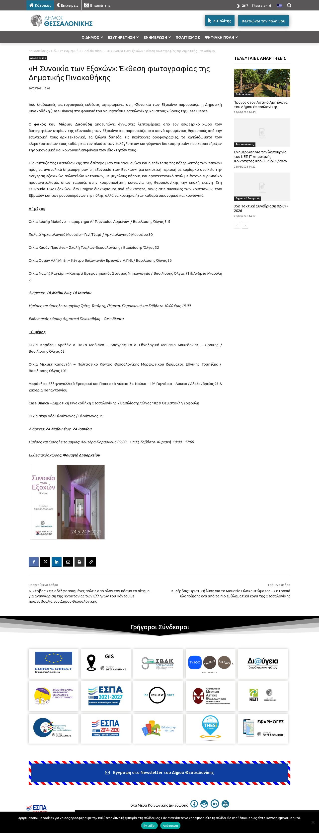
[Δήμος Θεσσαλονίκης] (66, 20)
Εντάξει (149, 825)
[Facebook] (34, 562)
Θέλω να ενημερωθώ (66, 51)
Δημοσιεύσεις (38, 51)
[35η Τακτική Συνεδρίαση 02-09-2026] (262, 187)
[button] (289, 5)
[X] (45, 562)
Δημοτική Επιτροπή (247, 198)
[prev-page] (237, 225)
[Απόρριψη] (312, 822)
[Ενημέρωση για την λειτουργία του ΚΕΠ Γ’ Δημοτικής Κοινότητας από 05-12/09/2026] (262, 132)
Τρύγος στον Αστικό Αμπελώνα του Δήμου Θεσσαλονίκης (261, 104)
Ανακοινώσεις (245, 144)
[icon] (194, 806)
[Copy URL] (91, 562)
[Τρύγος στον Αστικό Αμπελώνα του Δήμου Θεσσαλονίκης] (262, 83)
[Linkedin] (57, 562)
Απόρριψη (170, 825)
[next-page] (245, 225)
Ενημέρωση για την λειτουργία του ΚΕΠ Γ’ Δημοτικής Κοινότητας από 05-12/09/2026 (260, 156)
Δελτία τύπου (93, 51)
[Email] (68, 562)
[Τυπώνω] (79, 562)
